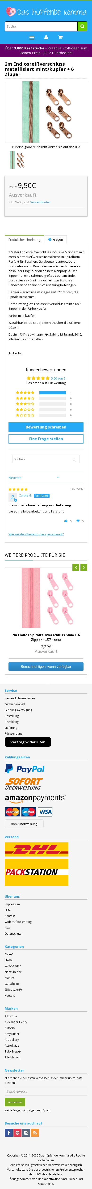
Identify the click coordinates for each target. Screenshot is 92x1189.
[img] (18, 489)
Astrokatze (12, 1046)
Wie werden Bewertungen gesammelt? (36, 534)
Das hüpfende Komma (54, 1155)
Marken (10, 978)
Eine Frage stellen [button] (46, 438)
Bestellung (12, 716)
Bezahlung (12, 722)
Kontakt (10, 916)
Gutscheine (12, 984)
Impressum (12, 904)
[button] (25, 392)
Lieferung (11, 728)
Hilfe (8, 910)
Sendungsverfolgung (18, 710)
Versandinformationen (20, 698)
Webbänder (13, 966)
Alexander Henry (16, 1022)
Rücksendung (13, 734)
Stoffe (9, 960)
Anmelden (15, 1102)
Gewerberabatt (15, 704)
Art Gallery (12, 1040)
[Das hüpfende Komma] (46, 12)
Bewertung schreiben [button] (46, 427)
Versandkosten (40, 202)
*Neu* (9, 954)
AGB (8, 928)
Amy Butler (12, 1034)
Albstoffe (11, 1016)
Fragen (58, 239)
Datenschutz (13, 934)
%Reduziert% (14, 990)
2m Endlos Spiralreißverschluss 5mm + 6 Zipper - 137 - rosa (46, 637)
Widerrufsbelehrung (18, 922)
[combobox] (46, 26)
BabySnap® (13, 1051)
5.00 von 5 (58, 378)
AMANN (10, 1028)
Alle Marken (12, 1057)
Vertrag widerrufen (27, 742)
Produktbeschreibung (24, 239)
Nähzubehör (13, 972)
